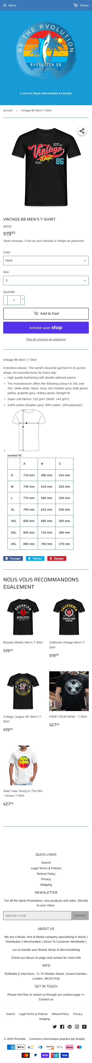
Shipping (46, 884)
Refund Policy (46, 873)
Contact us (46, 999)
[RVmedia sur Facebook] (62, 1027)
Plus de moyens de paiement (46, 339)
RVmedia (19, 1038)
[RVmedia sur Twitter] (55, 1027)
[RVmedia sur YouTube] (84, 1027)
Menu (12, 5)
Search (46, 862)
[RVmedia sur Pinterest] (69, 1027)
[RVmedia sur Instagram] (77, 1027)
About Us (32, 957)
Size (6, 272)
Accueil (7, 110)
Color (6, 252)
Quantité (9, 292)
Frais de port (33, 241)
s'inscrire (80, 915)
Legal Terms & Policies (46, 868)
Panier (84, 5)
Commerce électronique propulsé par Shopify (57, 1038)
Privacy (46, 879)
